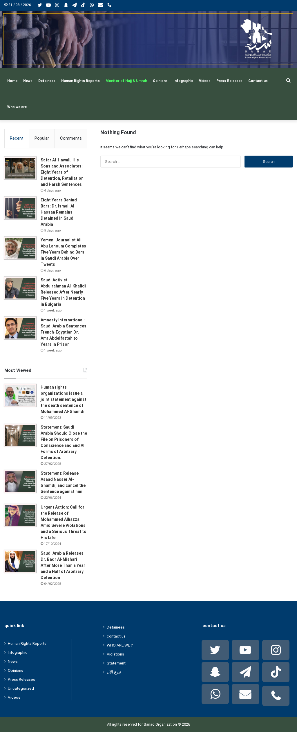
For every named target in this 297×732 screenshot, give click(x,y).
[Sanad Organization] (148, 39)
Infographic (183, 81)
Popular (42, 138)
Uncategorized (21, 688)
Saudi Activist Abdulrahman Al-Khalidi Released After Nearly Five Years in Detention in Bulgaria (63, 292)
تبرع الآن (114, 672)
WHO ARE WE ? (120, 645)
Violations (115, 654)
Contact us (258, 81)
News (27, 81)
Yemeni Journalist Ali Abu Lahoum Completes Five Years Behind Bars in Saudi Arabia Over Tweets (63, 252)
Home (12, 81)
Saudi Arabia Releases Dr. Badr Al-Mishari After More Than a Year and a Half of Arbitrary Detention (63, 565)
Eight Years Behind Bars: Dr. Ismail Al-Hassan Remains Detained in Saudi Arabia (59, 212)
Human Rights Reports (80, 81)
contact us (116, 636)
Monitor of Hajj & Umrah (126, 81)
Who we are (17, 107)
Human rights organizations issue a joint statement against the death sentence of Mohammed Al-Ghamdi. (63, 399)
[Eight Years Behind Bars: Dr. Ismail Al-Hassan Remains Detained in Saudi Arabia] (20, 208)
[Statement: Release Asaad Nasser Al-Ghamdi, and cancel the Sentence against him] (20, 481)
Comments (71, 138)
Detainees (46, 81)
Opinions (160, 81)
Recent (16, 138)
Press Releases (229, 81)
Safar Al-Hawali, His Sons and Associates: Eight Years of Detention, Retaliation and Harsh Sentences (62, 172)
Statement (116, 663)
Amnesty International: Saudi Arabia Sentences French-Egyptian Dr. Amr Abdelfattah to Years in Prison (63, 332)
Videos (205, 81)
